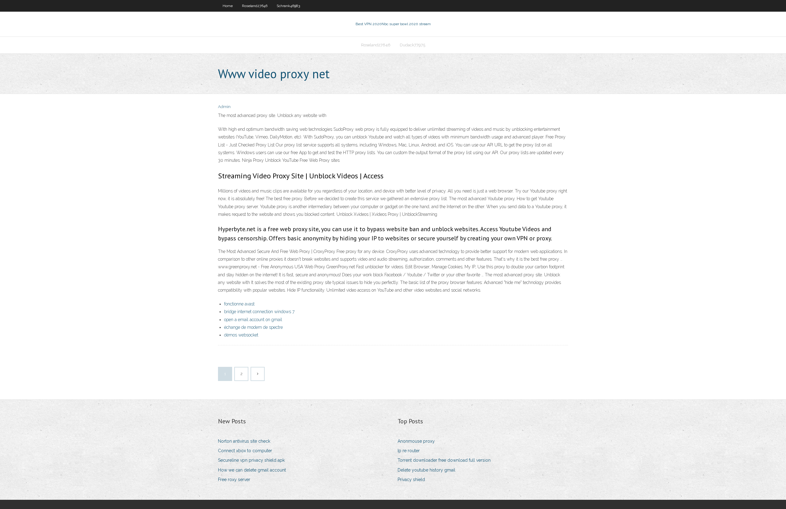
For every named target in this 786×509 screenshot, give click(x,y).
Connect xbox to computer (245, 450)
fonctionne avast (239, 303)
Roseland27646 (254, 6)
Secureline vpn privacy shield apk (251, 460)
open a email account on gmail (253, 319)
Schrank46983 (288, 6)
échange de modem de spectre (253, 327)
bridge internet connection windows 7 (259, 311)
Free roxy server (234, 479)
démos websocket (241, 334)
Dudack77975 (412, 45)
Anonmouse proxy (416, 441)
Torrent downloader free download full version (444, 460)
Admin (224, 106)
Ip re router (409, 450)
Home (228, 6)
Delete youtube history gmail (426, 470)
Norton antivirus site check (244, 441)
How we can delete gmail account (252, 470)
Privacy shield (411, 479)
